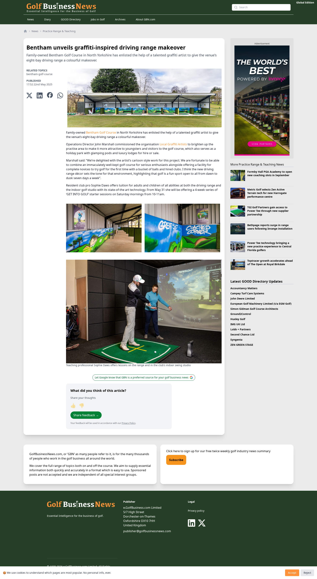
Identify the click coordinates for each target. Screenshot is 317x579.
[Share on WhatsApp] (60, 95)
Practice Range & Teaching (59, 31)
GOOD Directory (71, 19)
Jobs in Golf (98, 19)
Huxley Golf (237, 319)
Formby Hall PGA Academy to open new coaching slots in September (269, 173)
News (30, 19)
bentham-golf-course (39, 74)
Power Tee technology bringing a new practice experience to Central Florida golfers (269, 246)
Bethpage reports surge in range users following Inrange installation (269, 226)
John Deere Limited (242, 298)
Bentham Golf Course (101, 132)
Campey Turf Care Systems (247, 293)
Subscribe (176, 460)
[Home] (25, 31)
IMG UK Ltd (237, 324)
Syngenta (236, 339)
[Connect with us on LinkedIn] (192, 523)
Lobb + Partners (240, 329)
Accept (292, 572)
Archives (120, 19)
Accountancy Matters (243, 288)
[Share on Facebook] (50, 95)
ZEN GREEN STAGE (241, 344)
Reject (307, 572)
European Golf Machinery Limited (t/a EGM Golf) (261, 303)
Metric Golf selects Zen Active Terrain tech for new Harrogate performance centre (267, 193)
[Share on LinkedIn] (40, 95)
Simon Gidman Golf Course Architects (254, 309)
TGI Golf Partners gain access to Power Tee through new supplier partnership (268, 211)
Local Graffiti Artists (173, 144)
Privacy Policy (128, 423)
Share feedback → (86, 415)
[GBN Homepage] (122, 7)
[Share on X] (29, 95)
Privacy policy (196, 510)
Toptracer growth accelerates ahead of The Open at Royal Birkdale (270, 262)
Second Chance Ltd (242, 334)
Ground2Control (240, 314)
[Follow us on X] (202, 523)
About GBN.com (145, 19)
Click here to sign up (180, 451)
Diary (47, 19)
